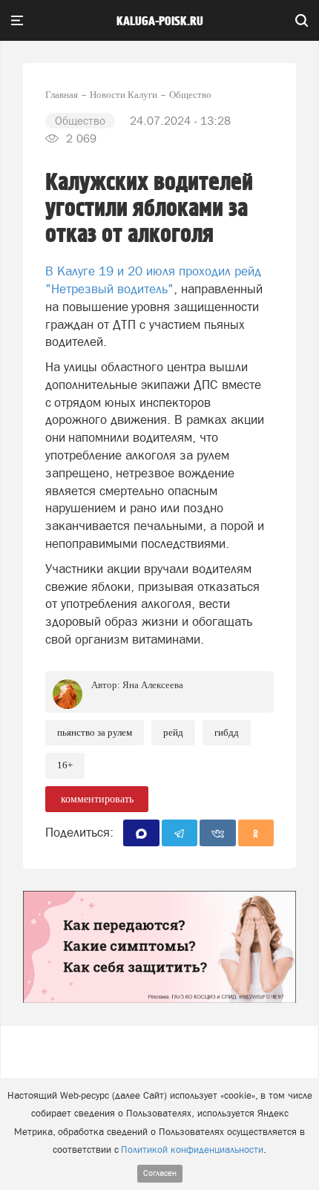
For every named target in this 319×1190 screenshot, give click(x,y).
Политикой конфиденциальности (192, 1149)
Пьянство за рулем (94, 732)
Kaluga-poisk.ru (159, 21)
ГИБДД (226, 732)
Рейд (173, 732)
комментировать (97, 799)
